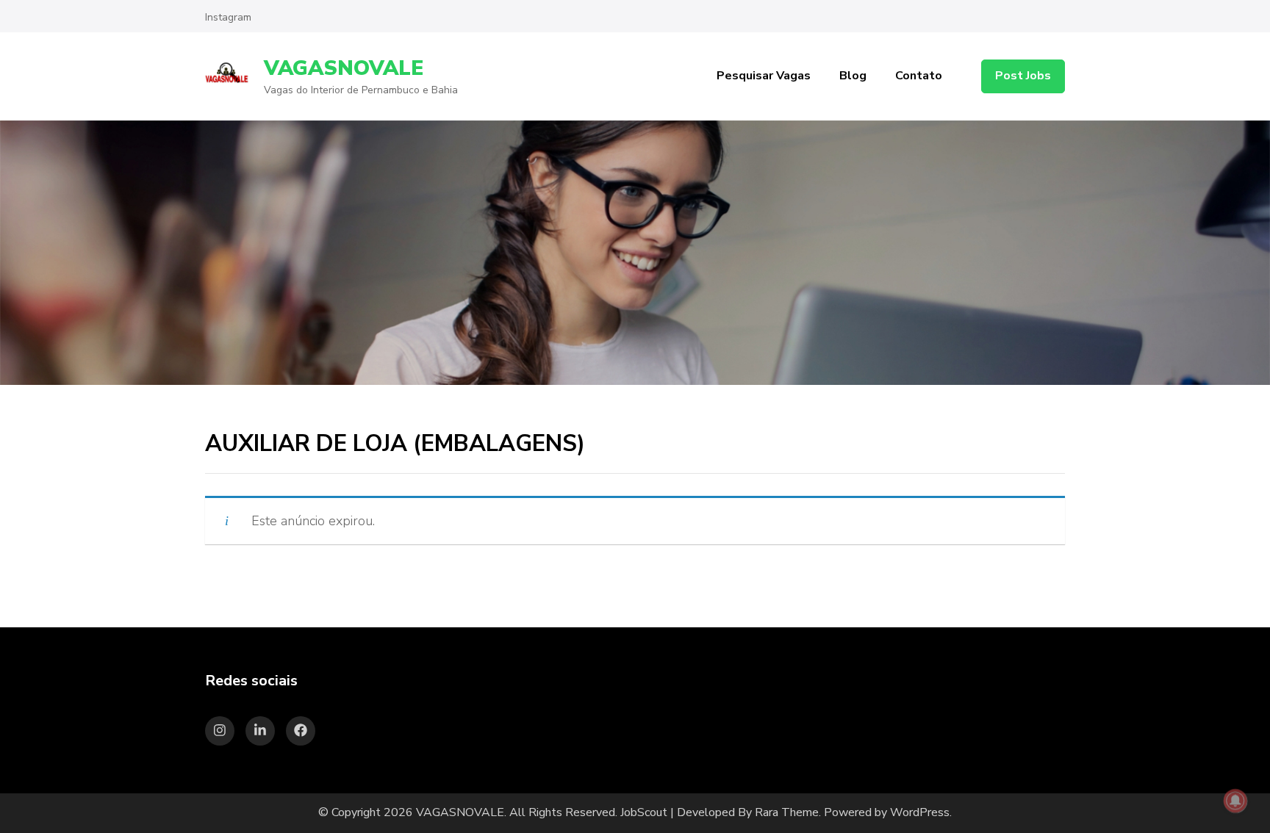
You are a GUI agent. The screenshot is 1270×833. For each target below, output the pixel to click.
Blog (853, 76)
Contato (918, 76)
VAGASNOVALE (343, 68)
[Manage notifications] (1235, 800)
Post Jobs (1023, 76)
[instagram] (219, 731)
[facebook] (300, 731)
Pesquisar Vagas (764, 76)
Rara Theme (787, 812)
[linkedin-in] (260, 731)
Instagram (228, 17)
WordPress (920, 812)
